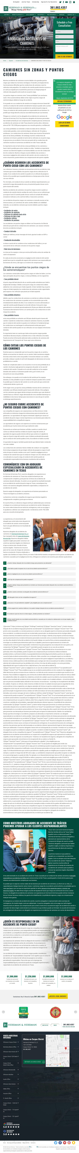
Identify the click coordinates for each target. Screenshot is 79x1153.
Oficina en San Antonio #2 (10, 1051)
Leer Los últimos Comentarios (64, 124)
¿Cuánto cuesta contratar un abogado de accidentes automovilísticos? (27, 592)
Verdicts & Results (17, 14)
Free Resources (51, 14)
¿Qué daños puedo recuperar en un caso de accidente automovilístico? (27, 568)
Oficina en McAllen (8, 1074)
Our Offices (40, 14)
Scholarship (35, 2)
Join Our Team (25, 2)
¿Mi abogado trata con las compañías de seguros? (21, 597)
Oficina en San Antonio (9, 1084)
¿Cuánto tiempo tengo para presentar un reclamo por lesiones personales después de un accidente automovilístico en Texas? (40, 585)
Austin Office (6, 1079)
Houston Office (7, 1093)
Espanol (11, 60)
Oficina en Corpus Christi (10, 1042)
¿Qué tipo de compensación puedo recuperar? (20, 579)
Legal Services (30, 14)
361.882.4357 (58, 7)
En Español (16, 2)
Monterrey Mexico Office (9, 1047)
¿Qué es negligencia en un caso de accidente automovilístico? (25, 574)
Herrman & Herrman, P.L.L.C (20, 534)
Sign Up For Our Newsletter (49, 2)
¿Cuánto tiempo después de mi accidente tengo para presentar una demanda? (29, 563)
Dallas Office (6, 1089)
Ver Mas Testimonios (64, 101)
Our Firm (6, 14)
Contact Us (70, 14)
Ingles (55, 1025)
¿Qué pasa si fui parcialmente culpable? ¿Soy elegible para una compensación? (29, 603)
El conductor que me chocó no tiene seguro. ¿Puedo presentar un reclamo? (28, 613)
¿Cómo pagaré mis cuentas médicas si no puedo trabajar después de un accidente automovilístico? (35, 608)
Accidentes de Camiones (22, 60)
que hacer (10, 888)
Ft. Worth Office (7, 1098)
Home (4, 60)
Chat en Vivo (45, 1025)
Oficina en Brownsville (9, 1070)
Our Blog (61, 14)
